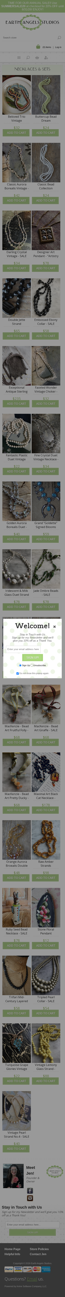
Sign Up (26, 665)
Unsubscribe (39, 665)
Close (54, 626)
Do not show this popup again (34, 673)
